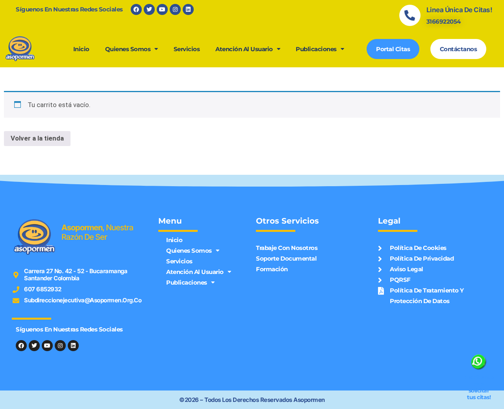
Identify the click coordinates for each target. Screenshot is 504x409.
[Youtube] (162, 9)
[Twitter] (149, 9)
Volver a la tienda (37, 138)
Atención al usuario (244, 49)
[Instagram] (175, 9)
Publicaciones (316, 49)
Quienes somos (128, 49)
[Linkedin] (188, 9)
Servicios (187, 49)
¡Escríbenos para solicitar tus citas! (479, 387)
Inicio (81, 49)
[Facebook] (136, 9)
